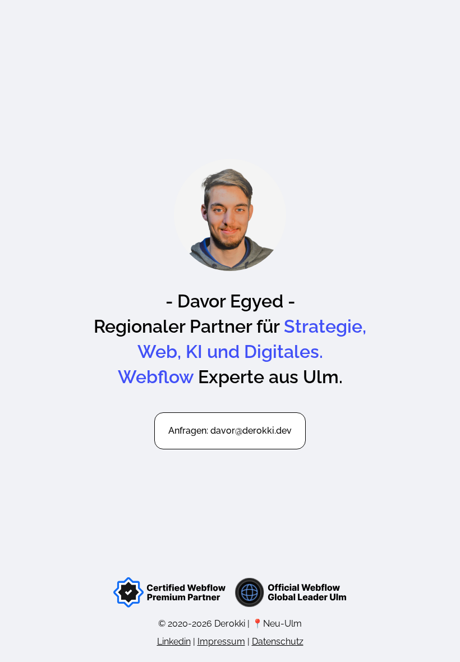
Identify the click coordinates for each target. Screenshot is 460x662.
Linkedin (174, 641)
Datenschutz (277, 641)
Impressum (221, 641)
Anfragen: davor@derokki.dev (230, 430)
